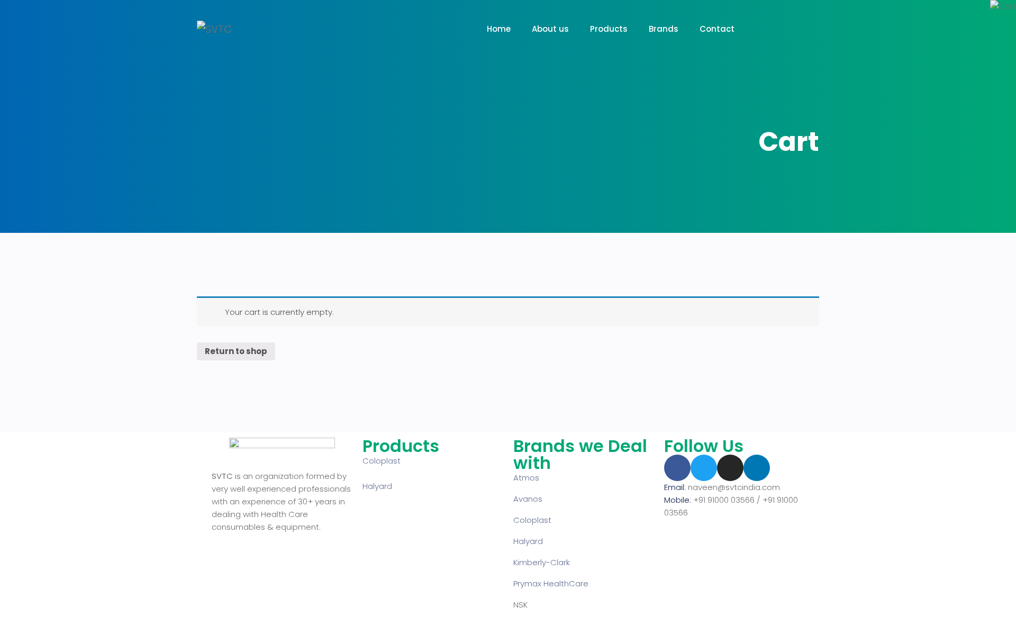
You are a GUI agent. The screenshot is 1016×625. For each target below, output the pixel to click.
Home (499, 28)
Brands (663, 28)
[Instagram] (730, 468)
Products (609, 28)
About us (550, 28)
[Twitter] (704, 468)
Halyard (377, 486)
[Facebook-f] (677, 468)
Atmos (526, 477)
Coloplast (381, 460)
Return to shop (236, 351)
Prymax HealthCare (550, 583)
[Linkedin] (756, 468)
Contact (717, 28)
